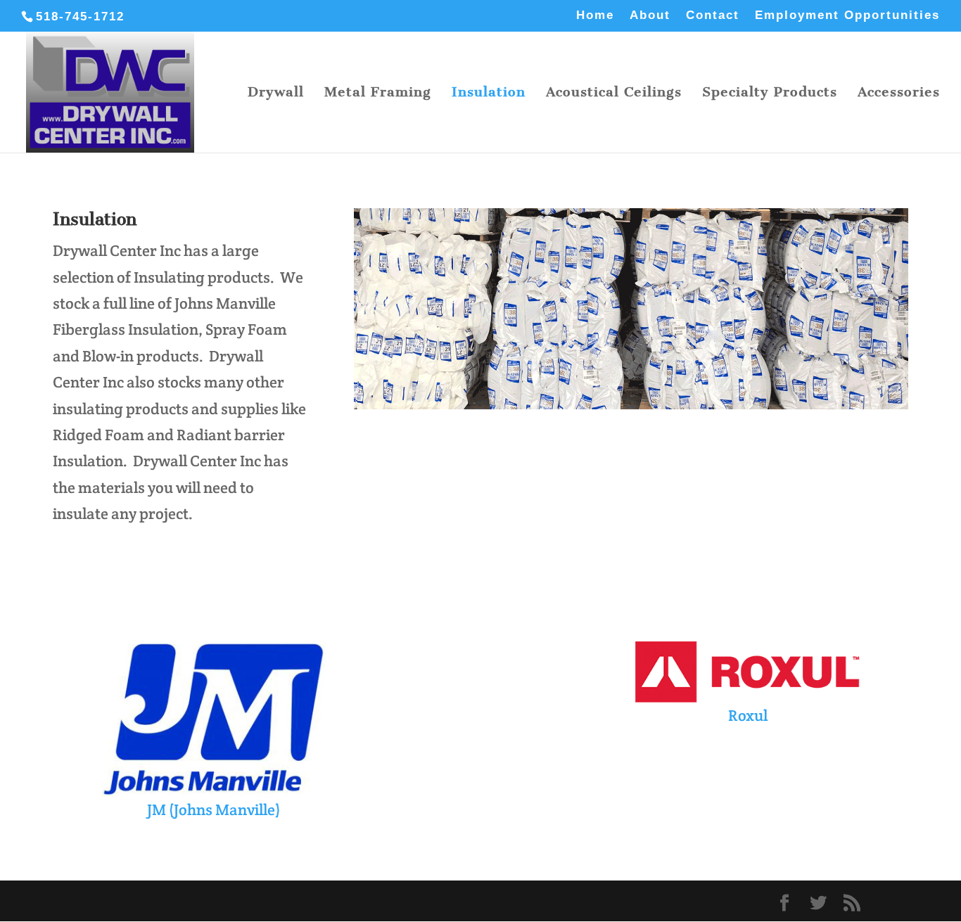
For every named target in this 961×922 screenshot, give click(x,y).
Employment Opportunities (847, 15)
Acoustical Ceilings (614, 93)
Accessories (899, 93)
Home (595, 15)
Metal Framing (377, 93)
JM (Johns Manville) (213, 809)
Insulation (489, 93)
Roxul (748, 715)
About (650, 15)
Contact (712, 15)
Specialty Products (769, 93)
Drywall (276, 93)
